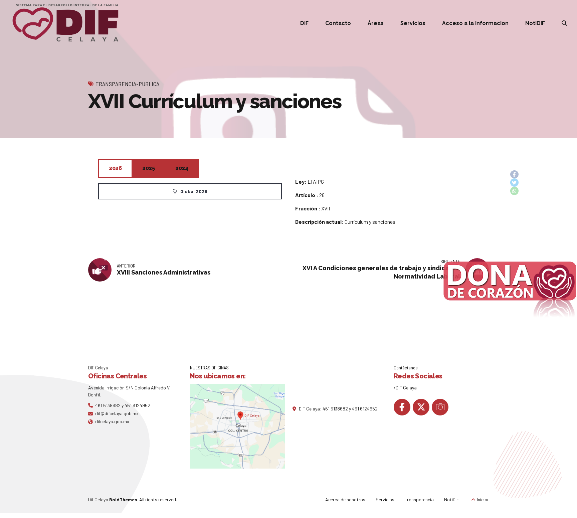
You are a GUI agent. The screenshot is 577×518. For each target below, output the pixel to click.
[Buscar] (564, 23)
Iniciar (483, 499)
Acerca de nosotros (345, 499)
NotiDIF (535, 23)
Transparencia (419, 499)
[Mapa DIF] (237, 426)
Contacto (338, 23)
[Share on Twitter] (514, 182)
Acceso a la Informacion (475, 23)
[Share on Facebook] (514, 174)
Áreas (376, 23)
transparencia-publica (127, 84)
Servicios (412, 23)
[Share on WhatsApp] (514, 191)
